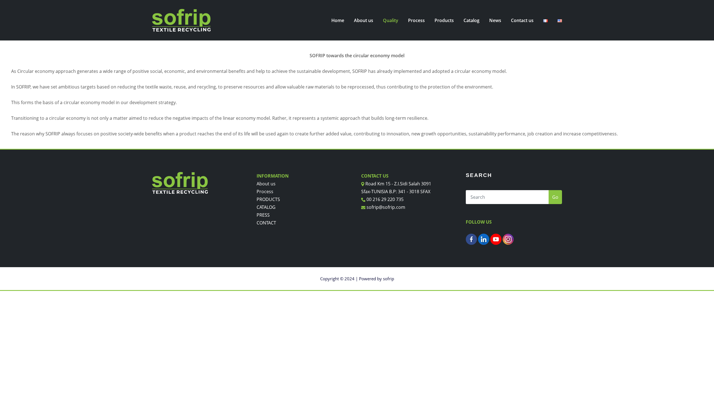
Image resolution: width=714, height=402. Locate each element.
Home (337, 20)
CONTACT (266, 223)
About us (363, 20)
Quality (390, 20)
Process (416, 20)
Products (444, 20)
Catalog (471, 20)
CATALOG (266, 207)
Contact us (522, 20)
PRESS (263, 215)
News (495, 20)
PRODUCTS (268, 199)
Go (555, 197)
